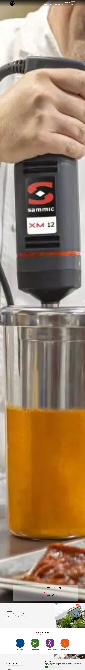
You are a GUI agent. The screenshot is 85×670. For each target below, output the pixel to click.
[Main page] (12, 3)
